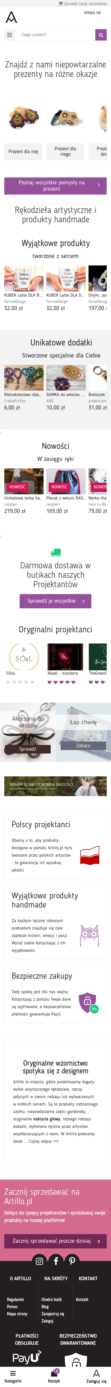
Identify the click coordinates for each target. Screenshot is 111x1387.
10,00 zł (55, 408)
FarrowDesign (15, 302)
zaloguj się (92, 13)
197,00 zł (99, 308)
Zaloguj (47, 1321)
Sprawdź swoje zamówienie (85, 4)
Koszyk (54, 1381)
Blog (45, 1307)
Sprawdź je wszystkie (52, 601)
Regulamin (15, 1300)
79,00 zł (98, 511)
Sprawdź (27, 749)
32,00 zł (13, 308)
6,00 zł (12, 408)
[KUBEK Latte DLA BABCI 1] (24, 278)
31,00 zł (98, 408)
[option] (23, 130)
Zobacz (83, 746)
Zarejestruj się (53, 1314)
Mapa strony (17, 1314)
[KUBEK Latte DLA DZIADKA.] (66, 278)
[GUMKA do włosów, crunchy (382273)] (66, 378)
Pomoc (12, 1307)
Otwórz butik (52, 1300)
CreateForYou (15, 401)
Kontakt (82, 1300)
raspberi (10, 505)
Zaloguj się (96, 1381)
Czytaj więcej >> (44, 1141)
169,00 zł (57, 511)
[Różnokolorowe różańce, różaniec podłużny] (24, 378)
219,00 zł (15, 511)
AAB (49, 401)
